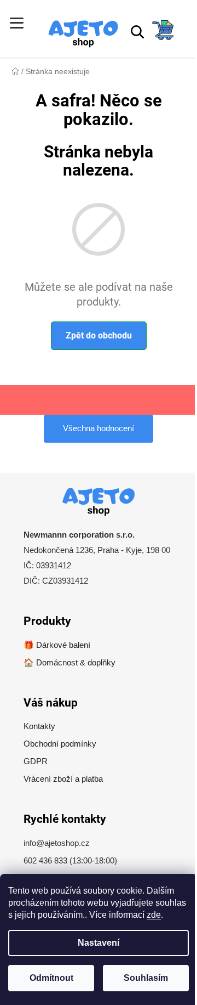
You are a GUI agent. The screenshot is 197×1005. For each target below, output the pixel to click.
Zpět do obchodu (99, 335)
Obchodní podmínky (60, 743)
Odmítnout (51, 978)
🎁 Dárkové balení (57, 645)
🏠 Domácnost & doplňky (69, 662)
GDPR (36, 761)
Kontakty (39, 726)
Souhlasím (146, 978)
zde (154, 914)
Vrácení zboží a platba (63, 778)
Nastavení (98, 942)
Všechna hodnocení (98, 428)
